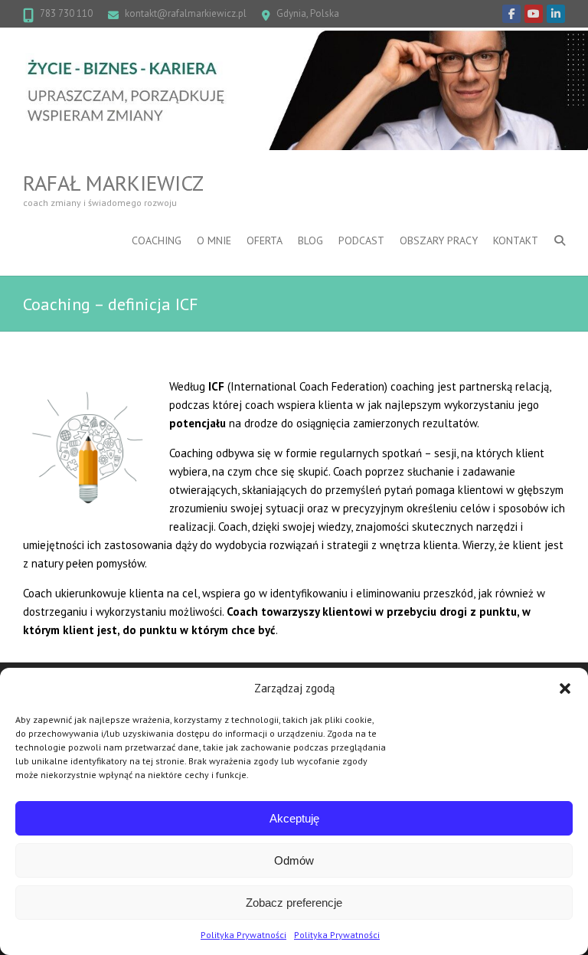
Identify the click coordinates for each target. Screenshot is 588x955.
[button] (565, 688)
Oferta (265, 240)
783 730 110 (66, 13)
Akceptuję (294, 818)
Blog (310, 240)
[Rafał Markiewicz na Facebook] (511, 14)
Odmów (294, 860)
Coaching (156, 240)
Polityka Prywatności (243, 934)
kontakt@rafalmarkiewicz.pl (186, 13)
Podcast (361, 240)
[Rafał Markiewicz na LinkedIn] (556, 14)
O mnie (214, 240)
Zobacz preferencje (294, 902)
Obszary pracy (439, 240)
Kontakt (515, 240)
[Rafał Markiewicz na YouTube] (533, 14)
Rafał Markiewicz (113, 183)
